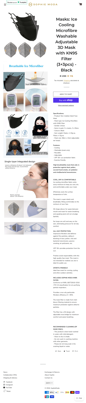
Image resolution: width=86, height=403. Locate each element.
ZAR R (48, 383)
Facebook (8, 382)
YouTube (8, 388)
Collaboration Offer (10, 375)
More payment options (66, 105)
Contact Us (48, 378)
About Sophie (49, 375)
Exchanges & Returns (52, 372)
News (5, 372)
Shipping (67, 80)
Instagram (9, 385)
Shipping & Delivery (10, 378)
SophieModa (55, 388)
